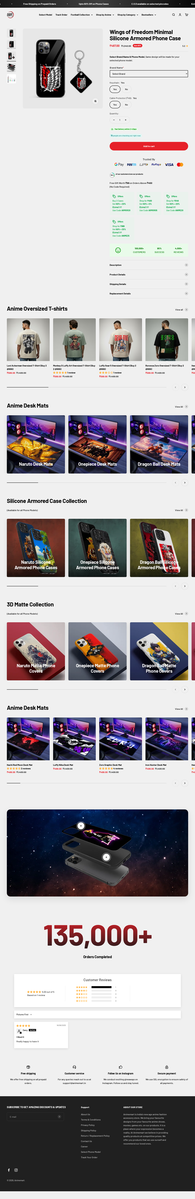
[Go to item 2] (11, 45)
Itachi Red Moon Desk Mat (19, 764)
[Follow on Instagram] (16, 1170)
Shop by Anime (103, 14)
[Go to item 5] (11, 79)
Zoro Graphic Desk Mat (110, 764)
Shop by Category (126, 14)
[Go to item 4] (11, 68)
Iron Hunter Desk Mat (155, 764)
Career (84, 1146)
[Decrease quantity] (114, 119)
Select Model (45, 14)
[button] (82, 987)
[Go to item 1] (11, 34)
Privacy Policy (88, 1125)
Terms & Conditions (91, 1119)
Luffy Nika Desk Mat (63, 764)
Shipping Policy (88, 1130)
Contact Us (86, 1141)
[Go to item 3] (11, 56)
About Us (85, 1114)
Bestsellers (147, 14)
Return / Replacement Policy (95, 1135)
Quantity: (114, 113)
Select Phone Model (91, 1151)
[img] (23, 1025)
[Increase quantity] (125, 119)
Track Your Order (89, 1157)
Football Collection (80, 14)
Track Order (61, 14)
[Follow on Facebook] (9, 1170)
